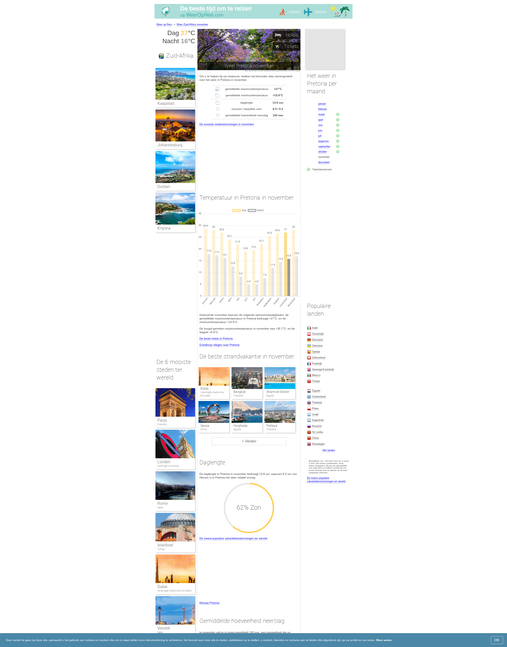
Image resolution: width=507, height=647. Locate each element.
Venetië (163, 628)
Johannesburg (169, 145)
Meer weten (384, 640)
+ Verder (249, 441)
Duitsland (317, 339)
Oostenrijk (318, 333)
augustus (323, 141)
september (324, 146)
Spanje (316, 351)
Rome (162, 503)
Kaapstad (165, 103)
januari (322, 103)
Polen (315, 408)
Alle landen (328, 450)
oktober (322, 151)
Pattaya (271, 426)
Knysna (164, 228)
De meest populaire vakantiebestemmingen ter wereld (233, 538)
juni (320, 130)
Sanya (204, 426)
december (324, 162)
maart (321, 114)
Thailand (317, 402)
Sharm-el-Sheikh (277, 392)
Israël (315, 414)
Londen (163, 461)
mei (320, 125)
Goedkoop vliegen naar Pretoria (219, 344)
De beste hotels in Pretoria (216, 338)
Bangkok (239, 392)
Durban (163, 186)
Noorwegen (318, 443)
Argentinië (318, 420)
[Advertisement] (248, 156)
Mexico (316, 375)
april (320, 119)
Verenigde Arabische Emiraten (174, 590)
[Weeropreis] (253, 18)
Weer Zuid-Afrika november (192, 24)
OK (497, 640)
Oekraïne (317, 345)
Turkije (161, 549)
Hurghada (240, 426)
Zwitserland (318, 357)
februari (322, 109)
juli (319, 135)
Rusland (316, 426)
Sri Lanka (317, 432)
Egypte (316, 390)
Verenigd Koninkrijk (168, 465)
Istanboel (165, 545)
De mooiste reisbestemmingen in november (226, 124)
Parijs (162, 420)
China (315, 437)
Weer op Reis (164, 24)
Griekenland (319, 396)
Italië (160, 507)
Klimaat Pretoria (209, 602)
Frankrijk (162, 424)
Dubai (204, 388)
